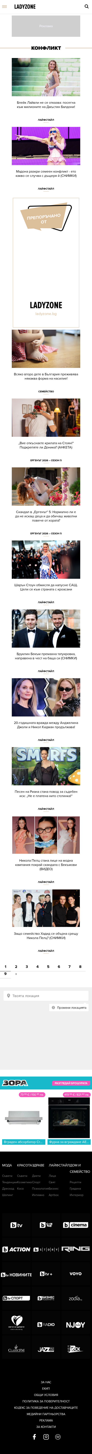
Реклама (46, 1420)
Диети (36, 1176)
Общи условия (46, 1395)
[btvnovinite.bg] (16, 1273)
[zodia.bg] (75, 1298)
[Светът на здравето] (16, 1322)
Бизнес (54, 1188)
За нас (46, 1382)
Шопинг (7, 1195)
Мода (7, 1165)
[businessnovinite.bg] (46, 1298)
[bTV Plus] (46, 1273)
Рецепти (75, 1182)
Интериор (76, 1195)
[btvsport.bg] (16, 1298)
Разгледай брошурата (71, 1083)
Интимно (38, 1195)
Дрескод (8, 1188)
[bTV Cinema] (75, 1225)
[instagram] (46, 1437)
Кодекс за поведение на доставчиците (46, 1408)
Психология (40, 1188)
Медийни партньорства (46, 1414)
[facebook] (34, 1437)
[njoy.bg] (75, 1322)
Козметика (24, 1182)
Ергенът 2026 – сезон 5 (46, 460)
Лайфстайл (46, 119)
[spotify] (58, 1437)
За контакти (46, 1427)
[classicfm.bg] (16, 1347)
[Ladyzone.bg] (25, 7)
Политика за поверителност (46, 1401)
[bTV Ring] (75, 1249)
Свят (52, 1182)
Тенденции (9, 1182)
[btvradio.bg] (46, 1322)
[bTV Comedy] (46, 1225)
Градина (75, 1188)
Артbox (54, 1195)
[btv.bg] (16, 1225)
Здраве (38, 1165)
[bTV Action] (16, 1249)
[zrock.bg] (75, 1347)
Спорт (36, 1182)
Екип (46, 1388)
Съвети (7, 1176)
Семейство (46, 391)
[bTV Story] (46, 1249)
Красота (24, 1165)
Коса (20, 1188)
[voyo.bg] (75, 1273)
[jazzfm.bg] (46, 1347)
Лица (52, 1176)
